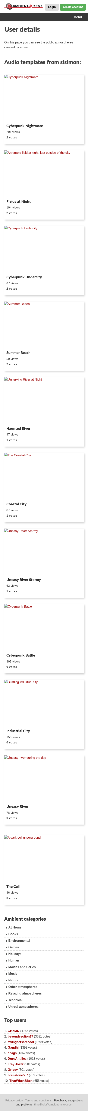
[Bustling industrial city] (44, 703)
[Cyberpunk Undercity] (44, 249)
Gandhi (13, 1047)
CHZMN (13, 1031)
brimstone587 (18, 1075)
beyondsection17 (20, 1036)
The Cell (12, 886)
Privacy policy (14, 1100)
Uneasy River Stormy (23, 580)
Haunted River (18, 428)
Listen (15, 116)
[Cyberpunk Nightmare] (44, 98)
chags (12, 1053)
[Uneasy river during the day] (44, 779)
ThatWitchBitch (20, 1080)
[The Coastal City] (44, 476)
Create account (73, 7)
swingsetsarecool (21, 1042)
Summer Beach (18, 353)
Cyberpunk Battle (20, 655)
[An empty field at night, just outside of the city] (44, 174)
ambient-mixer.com (25, 6)
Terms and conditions (38, 1100)
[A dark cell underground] (44, 859)
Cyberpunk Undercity (24, 277)
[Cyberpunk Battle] (44, 628)
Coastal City (16, 504)
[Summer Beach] (44, 325)
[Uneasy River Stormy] (44, 552)
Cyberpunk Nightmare (24, 126)
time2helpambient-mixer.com (53, 1104)
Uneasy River (17, 806)
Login (52, 7)
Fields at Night (18, 201)
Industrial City (18, 731)
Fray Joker (15, 1064)
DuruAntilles (17, 1058)
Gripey (13, 1069)
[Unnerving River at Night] (44, 401)
